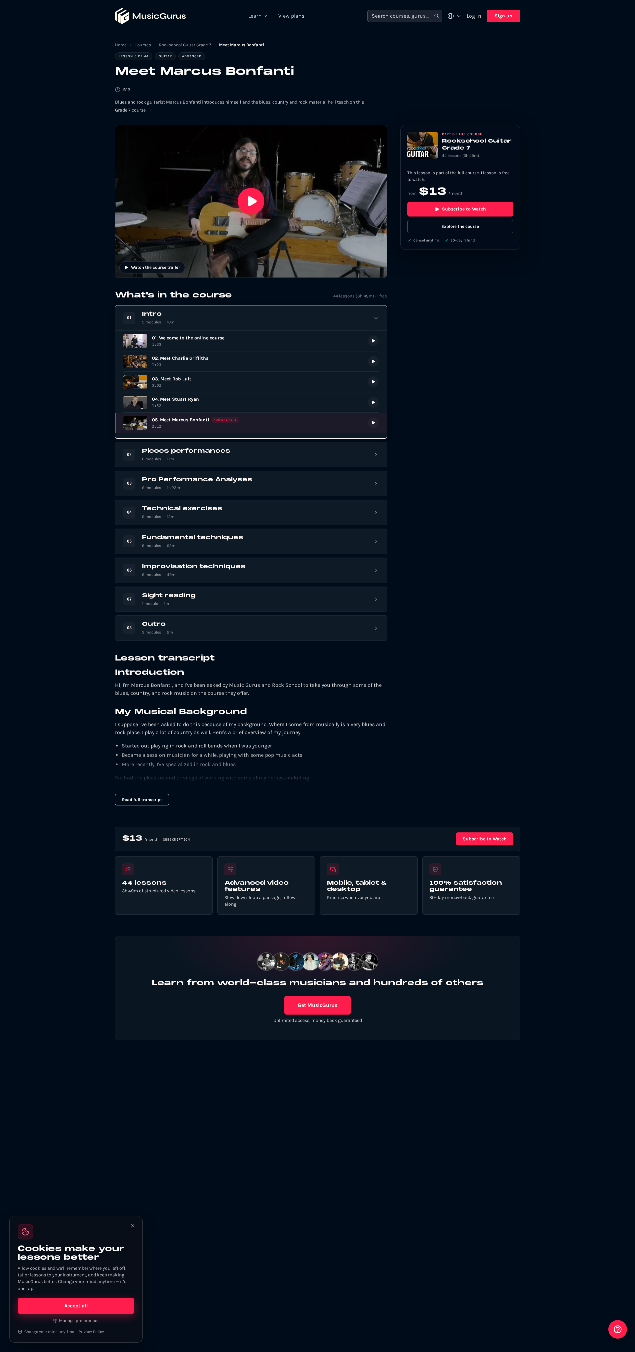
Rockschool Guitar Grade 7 (185, 45)
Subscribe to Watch (464, 209)
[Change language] (454, 16)
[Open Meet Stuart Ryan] (251, 402)
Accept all (76, 1306)
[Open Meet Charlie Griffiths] (251, 361)
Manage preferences (79, 1320)
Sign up (503, 16)
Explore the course (460, 226)
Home (121, 45)
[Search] (436, 16)
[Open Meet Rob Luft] (251, 382)
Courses (143, 45)
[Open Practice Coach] (617, 1329)
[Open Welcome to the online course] (251, 341)
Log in (474, 16)
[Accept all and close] (133, 1226)
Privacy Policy (91, 1331)
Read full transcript (142, 799)
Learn (255, 16)
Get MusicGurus (317, 1005)
